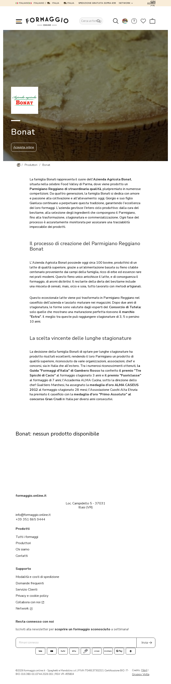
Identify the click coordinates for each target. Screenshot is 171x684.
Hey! (144, 670)
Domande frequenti (30, 583)
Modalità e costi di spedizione (37, 577)
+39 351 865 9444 (30, 519)
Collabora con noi (28, 602)
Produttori (23, 543)
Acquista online (23, 147)
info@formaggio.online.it (33, 515)
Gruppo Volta (140, 674)
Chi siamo (22, 549)
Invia (145, 642)
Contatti (22, 556)
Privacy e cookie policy (32, 595)
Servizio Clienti (26, 589)
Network (124, 3)
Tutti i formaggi (27, 537)
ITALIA (70, 3)
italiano (24, 3)
